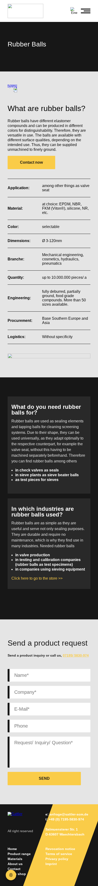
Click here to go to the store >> (37, 578)
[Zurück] (12, 87)
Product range (19, 854)
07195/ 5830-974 (76, 655)
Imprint (51, 864)
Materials (15, 859)
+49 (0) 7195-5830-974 (66, 819)
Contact (14, 869)
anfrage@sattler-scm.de (68, 814)
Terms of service (58, 854)
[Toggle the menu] (85, 11)
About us (15, 864)
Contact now (31, 162)
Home (12, 849)
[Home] (28, 11)
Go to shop (17, 874)
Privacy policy (56, 859)
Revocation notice (60, 849)
